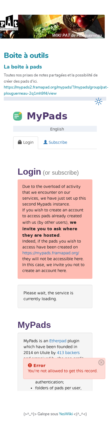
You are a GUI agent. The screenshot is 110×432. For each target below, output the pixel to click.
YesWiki (66, 414)
